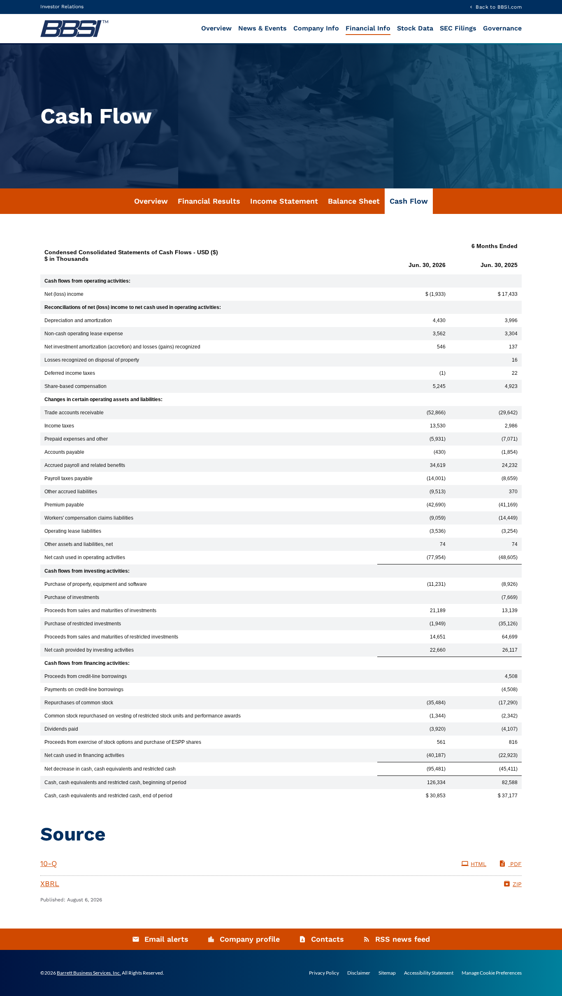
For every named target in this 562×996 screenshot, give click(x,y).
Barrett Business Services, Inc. (89, 973)
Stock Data (415, 28)
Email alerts (166, 939)
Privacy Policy (324, 972)
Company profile (250, 939)
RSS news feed (402, 939)
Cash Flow (409, 201)
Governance (502, 28)
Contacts (327, 939)
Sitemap (387, 972)
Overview (216, 28)
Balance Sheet (354, 201)
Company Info (316, 28)
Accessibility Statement (428, 972)
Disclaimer (358, 972)
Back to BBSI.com (499, 6)
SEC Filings (458, 28)
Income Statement (284, 201)
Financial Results (209, 201)
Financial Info (368, 28)
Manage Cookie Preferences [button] (492, 972)
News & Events (262, 28)
